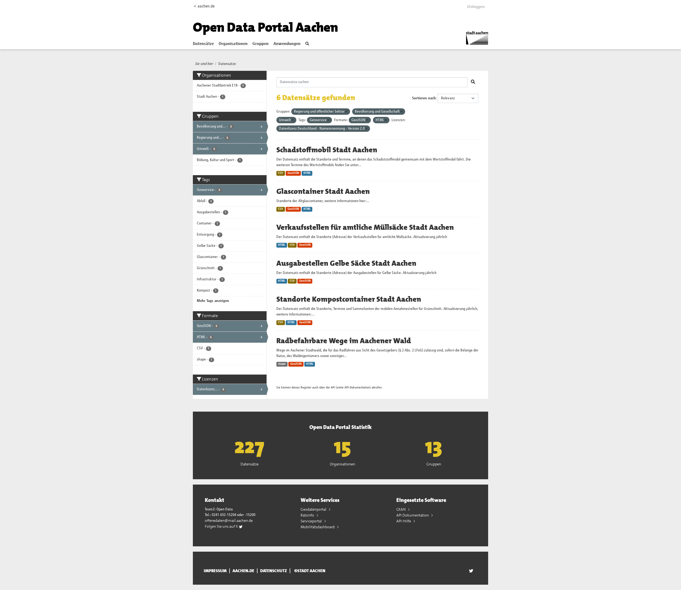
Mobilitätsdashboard (318, 527)
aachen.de (243, 570)
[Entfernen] (346, 111)
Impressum (215, 570)
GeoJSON (293, 173)
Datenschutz (273, 570)
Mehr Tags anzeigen (213, 301)
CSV (280, 173)
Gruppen (260, 44)
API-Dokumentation (357, 387)
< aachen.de (204, 6)
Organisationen (233, 44)
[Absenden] (473, 82)
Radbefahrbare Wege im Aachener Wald (343, 341)
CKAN (401, 509)
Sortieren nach (424, 98)
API (333, 387)
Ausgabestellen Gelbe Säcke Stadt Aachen (346, 263)
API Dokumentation (413, 515)
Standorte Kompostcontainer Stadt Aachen (348, 299)
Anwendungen (287, 44)
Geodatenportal (314, 509)
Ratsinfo (308, 515)
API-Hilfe (404, 521)
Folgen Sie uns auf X (222, 526)
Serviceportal (312, 521)
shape (282, 364)
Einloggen (476, 6)
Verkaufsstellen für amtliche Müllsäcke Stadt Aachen (365, 227)
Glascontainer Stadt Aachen (323, 191)
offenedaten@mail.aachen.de (229, 520)
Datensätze (203, 44)
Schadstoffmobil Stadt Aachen (326, 150)
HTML (307, 173)
